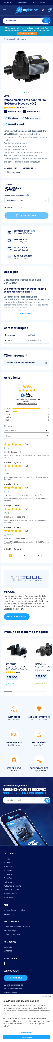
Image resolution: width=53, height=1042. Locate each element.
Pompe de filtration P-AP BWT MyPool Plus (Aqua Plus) (17, 668)
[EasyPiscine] (26, 10)
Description (12, 168)
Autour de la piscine (12, 886)
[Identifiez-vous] (43, 10)
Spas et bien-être (11, 890)
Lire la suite (25, 313)
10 (42, 555)
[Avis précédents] (6, 555)
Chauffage (8, 878)
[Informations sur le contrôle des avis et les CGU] (39, 399)
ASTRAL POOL (40, 664)
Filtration (8, 870)
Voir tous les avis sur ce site (27, 404)
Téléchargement (14, 172)
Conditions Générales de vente (17, 927)
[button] (24, 92)
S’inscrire (8, 951)
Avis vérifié (10, 448)
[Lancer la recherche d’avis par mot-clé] (47, 436)
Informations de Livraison (15, 910)
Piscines (7, 859)
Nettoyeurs (9, 882)
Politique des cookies (13, 934)
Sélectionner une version (15, 195)
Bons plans (8, 897)
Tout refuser (46, 996)
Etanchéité (9, 867)
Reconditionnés (11, 894)
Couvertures (9, 874)
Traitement (8, 863)
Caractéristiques (30, 168)
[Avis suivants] (47, 555)
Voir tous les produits (16, 616)
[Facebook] (4, 963)
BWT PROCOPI (11, 664)
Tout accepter (26, 1037)
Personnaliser (26, 1032)
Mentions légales (11, 930)
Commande (9, 914)
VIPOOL (7, 96)
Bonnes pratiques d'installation (20, 362)
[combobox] (26, 21)
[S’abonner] (47, 800)
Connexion (8, 947)
